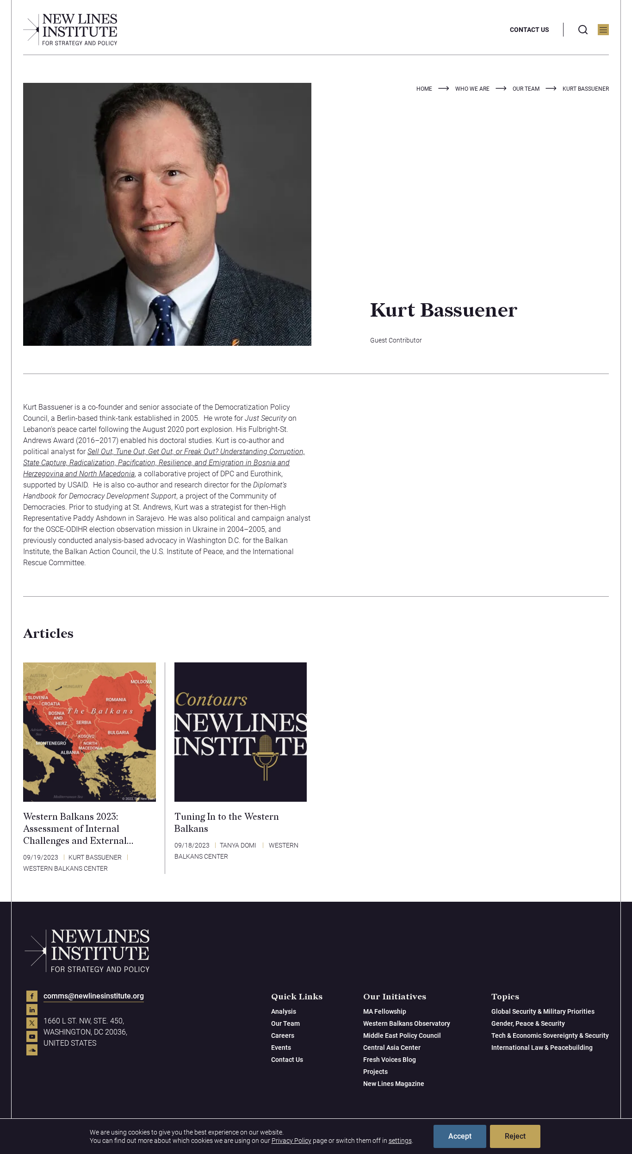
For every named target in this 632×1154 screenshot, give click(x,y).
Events (281, 1047)
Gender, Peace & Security (528, 1023)
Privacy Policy (291, 1140)
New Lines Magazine (393, 1083)
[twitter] (31, 1023)
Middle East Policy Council (402, 1035)
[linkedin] (31, 1009)
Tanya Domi (238, 845)
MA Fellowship (384, 1011)
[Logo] (70, 29)
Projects (375, 1071)
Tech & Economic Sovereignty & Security (550, 1035)
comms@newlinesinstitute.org (93, 996)
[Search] (583, 30)
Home (424, 89)
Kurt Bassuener (95, 857)
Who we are (472, 89)
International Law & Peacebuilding (542, 1047)
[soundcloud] (31, 1049)
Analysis (283, 1011)
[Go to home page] (87, 950)
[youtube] (31, 1036)
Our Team (285, 1023)
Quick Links (296, 997)
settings (400, 1140)
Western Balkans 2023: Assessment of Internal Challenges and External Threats (75, 829)
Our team (526, 89)
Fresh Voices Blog (389, 1059)
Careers (282, 1035)
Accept (459, 1136)
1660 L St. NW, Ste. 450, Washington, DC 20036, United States (85, 1032)
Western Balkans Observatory (406, 1023)
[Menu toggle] (603, 29)
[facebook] (31, 996)
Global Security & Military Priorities (543, 1011)
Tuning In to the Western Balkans (226, 823)
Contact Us (529, 29)
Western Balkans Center (65, 868)
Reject (515, 1136)
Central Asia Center (392, 1047)
